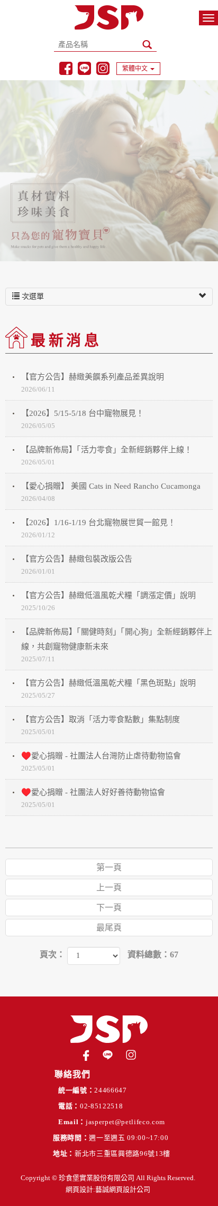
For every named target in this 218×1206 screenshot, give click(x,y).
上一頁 (109, 887)
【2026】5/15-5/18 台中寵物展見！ (82, 419)
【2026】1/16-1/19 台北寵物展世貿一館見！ (98, 528)
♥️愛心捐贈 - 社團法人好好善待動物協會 (93, 798)
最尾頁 (109, 927)
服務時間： (71, 1138)
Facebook (65, 68)
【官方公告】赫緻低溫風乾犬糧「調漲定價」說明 (108, 601)
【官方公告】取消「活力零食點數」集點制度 (100, 725)
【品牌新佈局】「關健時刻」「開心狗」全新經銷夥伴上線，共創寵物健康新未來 (116, 645)
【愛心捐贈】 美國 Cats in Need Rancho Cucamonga (111, 492)
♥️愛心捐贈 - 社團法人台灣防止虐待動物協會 (101, 762)
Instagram (103, 68)
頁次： (52, 954)
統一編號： (76, 1090)
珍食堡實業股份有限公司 (109, 17)
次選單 (32, 296)
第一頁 (109, 867)
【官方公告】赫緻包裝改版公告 (76, 565)
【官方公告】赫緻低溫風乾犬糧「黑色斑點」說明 (108, 689)
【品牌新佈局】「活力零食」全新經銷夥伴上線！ (106, 455)
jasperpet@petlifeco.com (125, 1122)
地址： (64, 1153)
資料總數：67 (153, 954)
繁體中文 (135, 68)
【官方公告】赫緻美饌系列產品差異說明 (92, 383)
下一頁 (109, 907)
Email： (72, 1122)
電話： (69, 1106)
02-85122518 (101, 1106)
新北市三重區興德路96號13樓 (122, 1153)
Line (84, 68)
